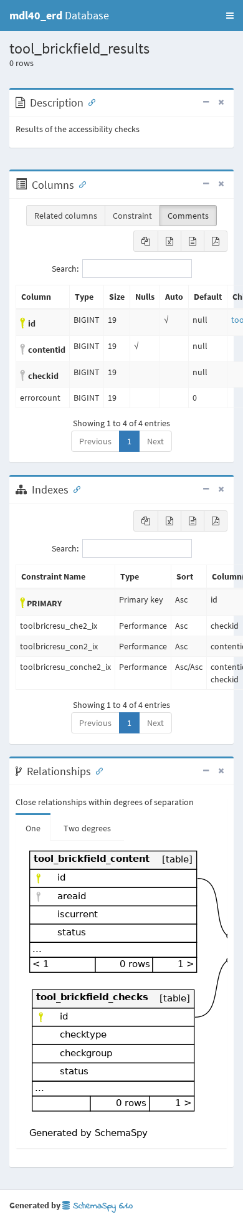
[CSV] (192, 241)
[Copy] (145, 241)
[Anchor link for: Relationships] (96, 770)
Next (155, 441)
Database (59, 15)
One (33, 828)
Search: (65, 268)
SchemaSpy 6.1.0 (101, 1206)
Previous (95, 441)
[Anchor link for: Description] (89, 101)
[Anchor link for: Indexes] (74, 488)
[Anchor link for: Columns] (79, 183)
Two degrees (87, 828)
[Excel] (169, 241)
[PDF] (215, 241)
